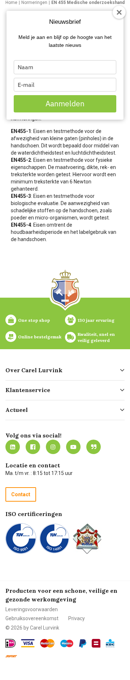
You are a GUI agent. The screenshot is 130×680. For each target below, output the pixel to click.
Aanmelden (65, 103)
